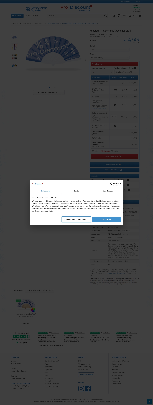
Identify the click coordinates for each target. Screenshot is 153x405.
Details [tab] (76, 191)
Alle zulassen (106, 219)
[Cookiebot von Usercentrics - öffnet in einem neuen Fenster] (112, 184)
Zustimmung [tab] (45, 191)
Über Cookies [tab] (108, 191)
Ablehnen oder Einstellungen (75, 219)
